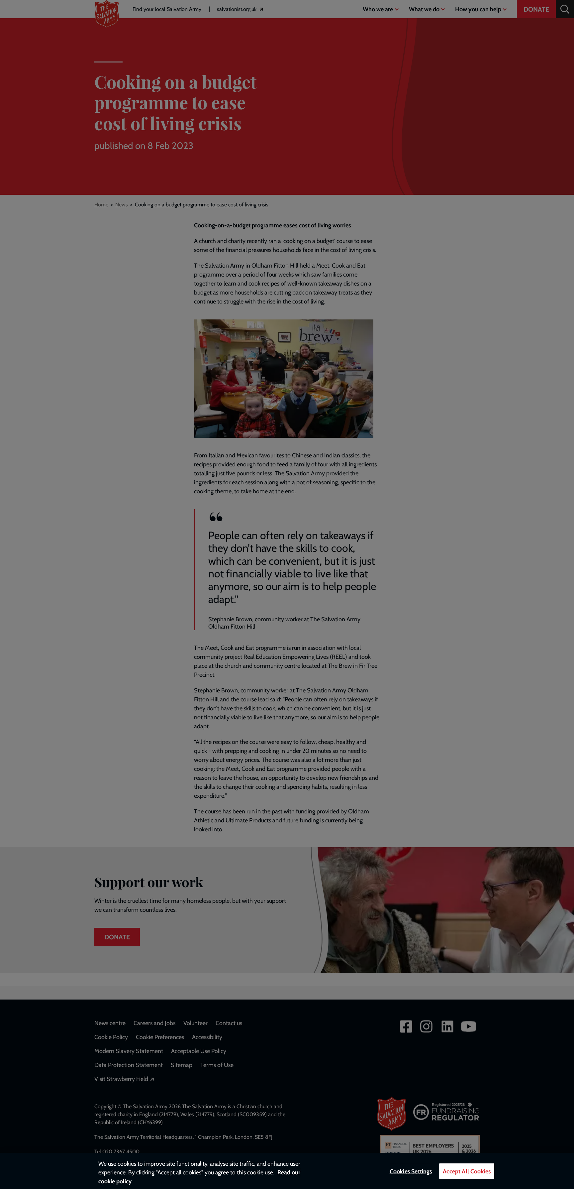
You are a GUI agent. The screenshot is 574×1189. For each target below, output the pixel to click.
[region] (287, 1171)
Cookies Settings (411, 1171)
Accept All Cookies (467, 1171)
